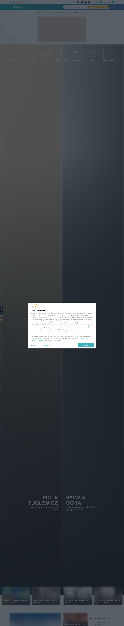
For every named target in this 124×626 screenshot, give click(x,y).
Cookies (41, 340)
